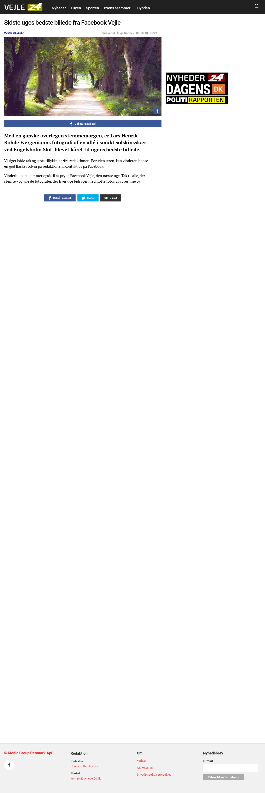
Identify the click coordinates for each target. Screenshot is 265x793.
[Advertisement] (70, 661)
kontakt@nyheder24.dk (86, 778)
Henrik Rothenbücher (84, 766)
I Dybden (142, 8)
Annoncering (145, 767)
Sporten (92, 8)
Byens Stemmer (117, 8)
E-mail (208, 761)
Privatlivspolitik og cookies (154, 774)
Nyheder (59, 8)
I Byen (76, 8)
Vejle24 (141, 761)
